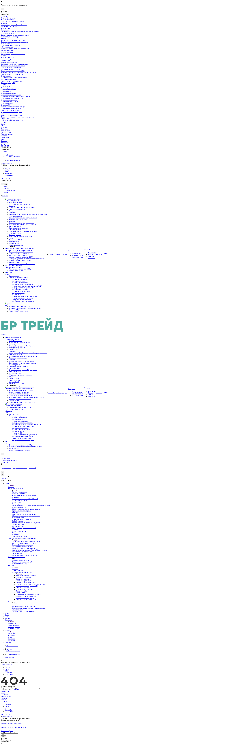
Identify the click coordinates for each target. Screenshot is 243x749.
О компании (5, 691)
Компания (11, 633)
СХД (13, 604)
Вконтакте (8, 168)
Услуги (3, 693)
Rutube (7, 170)
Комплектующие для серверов (26, 575)
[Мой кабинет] (1, 456)
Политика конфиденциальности (11, 723)
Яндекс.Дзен (9, 175)
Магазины (4, 698)
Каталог (11, 487)
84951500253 (5, 146)
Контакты (4, 701)
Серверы (15, 569)
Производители (6, 696)
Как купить (12, 623)
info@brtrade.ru (7, 163)
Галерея (3, 700)
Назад (12, 485)
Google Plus (8, 173)
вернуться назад (6, 689)
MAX (6, 171)
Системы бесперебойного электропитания (26, 541)
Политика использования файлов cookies (14, 727)
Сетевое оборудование (19, 492)
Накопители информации (20, 560)
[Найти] (2, 9)
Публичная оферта (7, 731)
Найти (3, 736)
